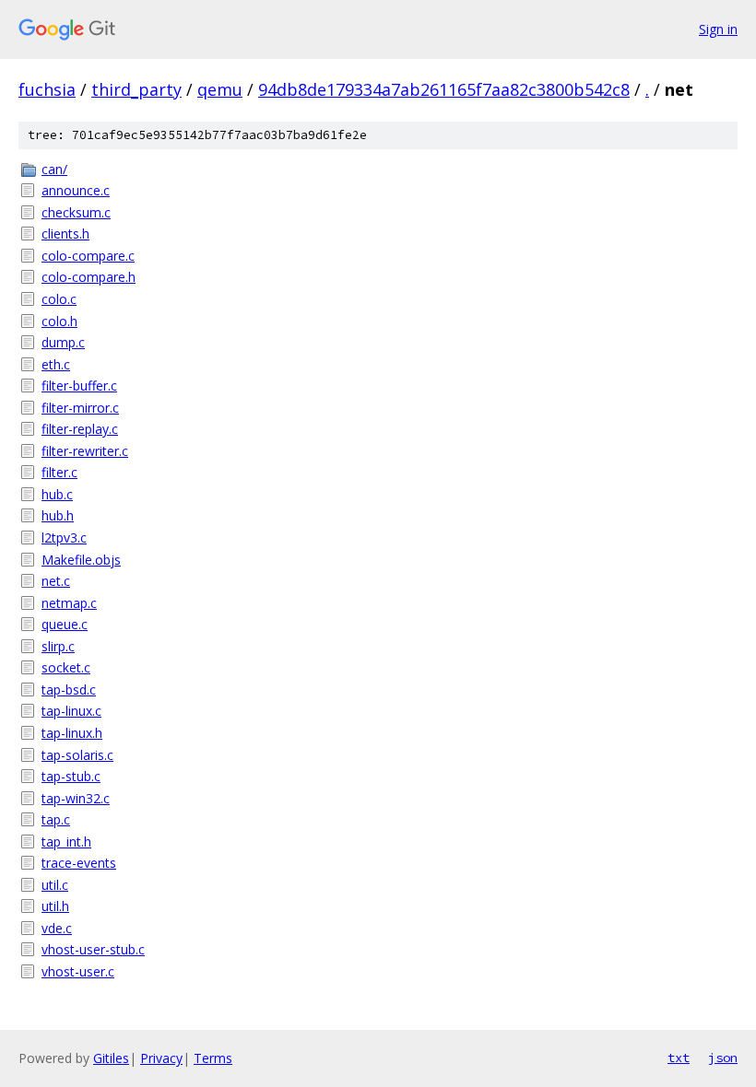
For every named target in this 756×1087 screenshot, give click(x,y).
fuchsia (47, 89)
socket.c (65, 667)
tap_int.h (66, 841)
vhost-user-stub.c (93, 949)
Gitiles (111, 1058)
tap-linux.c (71, 710)
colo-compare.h (88, 277)
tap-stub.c (70, 776)
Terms (213, 1058)
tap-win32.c (75, 798)
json (723, 1057)
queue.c (64, 624)
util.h (55, 906)
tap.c (55, 819)
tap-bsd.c (68, 689)
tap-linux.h (71, 733)
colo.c (59, 299)
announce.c (75, 190)
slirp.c (58, 646)
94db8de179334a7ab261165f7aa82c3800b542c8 (444, 89)
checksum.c (76, 212)
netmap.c (69, 603)
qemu (219, 89)
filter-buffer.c (79, 385)
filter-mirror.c (80, 407)
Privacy (161, 1058)
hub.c (57, 494)
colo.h (59, 321)
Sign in (718, 29)
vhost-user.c (77, 971)
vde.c (56, 928)
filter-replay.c (79, 429)
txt (678, 1057)
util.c (54, 885)
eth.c (55, 364)
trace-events (78, 862)
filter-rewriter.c (84, 451)
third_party (136, 89)
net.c (55, 581)
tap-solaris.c (77, 755)
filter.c (59, 472)
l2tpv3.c (64, 537)
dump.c (63, 342)
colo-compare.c (88, 255)
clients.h (65, 233)
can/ (54, 169)
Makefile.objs (81, 559)
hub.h (57, 515)
